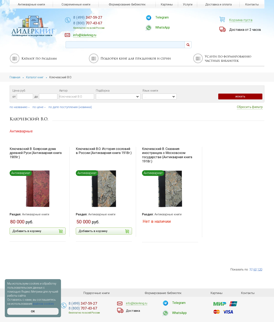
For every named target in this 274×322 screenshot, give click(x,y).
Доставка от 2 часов (245, 30)
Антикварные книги (35, 214)
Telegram (162, 17)
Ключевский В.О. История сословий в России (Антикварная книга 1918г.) (104, 151)
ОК (33, 311)
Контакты (252, 4)
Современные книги (76, 4)
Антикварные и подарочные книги (32, 35)
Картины (167, 4)
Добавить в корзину (26, 231)
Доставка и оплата (218, 4)
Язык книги (150, 90)
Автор (63, 90)
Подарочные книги (96, 293)
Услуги (187, 4)
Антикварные (21, 131)
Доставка (133, 311)
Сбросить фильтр (250, 107)
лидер (33, 31)
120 (259, 269)
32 (251, 269)
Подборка (103, 90)
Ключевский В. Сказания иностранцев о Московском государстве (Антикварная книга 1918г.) (167, 155)
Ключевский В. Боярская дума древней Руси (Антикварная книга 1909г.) (36, 153)
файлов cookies (43, 303)
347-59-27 (87, 17)
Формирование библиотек (127, 4)
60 (255, 269)
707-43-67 (89, 25)
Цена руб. (19, 90)
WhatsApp (162, 27)
